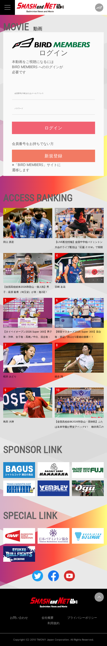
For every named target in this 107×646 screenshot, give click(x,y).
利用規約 (53, 623)
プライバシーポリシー (82, 617)
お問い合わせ (19, 617)
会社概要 (48, 617)
